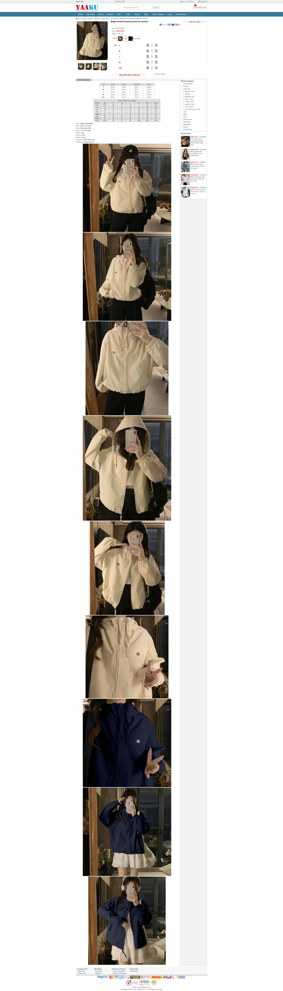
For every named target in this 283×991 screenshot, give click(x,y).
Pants (185, 117)
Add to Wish (161, 74)
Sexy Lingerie (158, 14)
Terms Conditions (119, 971)
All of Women (187, 84)
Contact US (82, 973)
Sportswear (187, 124)
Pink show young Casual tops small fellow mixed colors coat (197, 141)
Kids (128, 14)
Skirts (185, 114)
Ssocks (185, 127)
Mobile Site (79, 1)
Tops (184, 112)
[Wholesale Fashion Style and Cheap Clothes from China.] (87, 11)
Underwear (187, 122)
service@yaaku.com (144, 987)
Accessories (181, 14)
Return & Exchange (120, 973)
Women (110, 14)
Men (119, 14)
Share (164, 25)
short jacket (114, 18)
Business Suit (189, 96)
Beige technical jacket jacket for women (134, 18)
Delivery (98, 973)
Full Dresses (187, 129)
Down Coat (189, 99)
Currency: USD (119, 1)
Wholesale (134, 971)
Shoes (137, 14)
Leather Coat (189, 104)
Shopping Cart (200, 7)
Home (80, 14)
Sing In (182, 1)
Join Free (190, 1)
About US (81, 971)
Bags (146, 14)
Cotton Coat (189, 101)
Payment (99, 971)
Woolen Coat (189, 91)
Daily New (90, 14)
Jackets (187, 94)
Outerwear (105, 18)
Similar (101, 14)
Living (169, 14)
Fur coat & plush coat (192, 109)
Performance (187, 119)
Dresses (186, 86)
